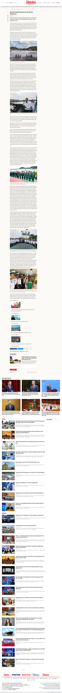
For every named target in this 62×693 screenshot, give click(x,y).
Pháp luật (21, 6)
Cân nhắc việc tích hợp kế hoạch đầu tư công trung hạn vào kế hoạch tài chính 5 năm (30, 557)
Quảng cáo (54, 2)
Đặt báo (50, 2)
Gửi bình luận (13, 369)
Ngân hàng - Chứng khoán (39, 6)
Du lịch (45, 6)
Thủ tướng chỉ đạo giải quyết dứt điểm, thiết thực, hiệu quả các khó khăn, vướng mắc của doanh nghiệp (30, 422)
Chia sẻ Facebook (13, 348)
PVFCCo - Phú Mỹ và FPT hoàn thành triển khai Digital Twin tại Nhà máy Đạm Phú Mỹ (30, 536)
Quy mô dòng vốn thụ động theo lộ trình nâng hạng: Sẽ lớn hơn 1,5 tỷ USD (29, 577)
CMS (52, 692)
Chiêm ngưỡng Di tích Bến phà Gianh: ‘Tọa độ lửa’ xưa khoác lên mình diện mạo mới (29, 358)
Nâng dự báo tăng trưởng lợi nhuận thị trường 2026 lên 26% (30, 493)
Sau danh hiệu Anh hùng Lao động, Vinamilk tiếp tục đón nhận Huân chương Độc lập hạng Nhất (30, 649)
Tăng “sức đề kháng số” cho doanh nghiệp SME (27, 482)
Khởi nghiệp (25, 6)
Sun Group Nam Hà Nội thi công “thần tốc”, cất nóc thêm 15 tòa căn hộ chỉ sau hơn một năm (30, 639)
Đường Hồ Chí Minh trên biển (15, 351)
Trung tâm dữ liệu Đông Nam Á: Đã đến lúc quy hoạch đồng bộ (30, 472)
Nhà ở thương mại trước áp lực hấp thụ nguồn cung (27, 462)
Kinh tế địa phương (50, 6)
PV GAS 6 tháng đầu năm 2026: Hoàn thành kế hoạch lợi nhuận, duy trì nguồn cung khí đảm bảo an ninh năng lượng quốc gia (30, 629)
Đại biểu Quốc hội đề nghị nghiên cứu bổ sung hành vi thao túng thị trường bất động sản (29, 432)
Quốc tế (33, 6)
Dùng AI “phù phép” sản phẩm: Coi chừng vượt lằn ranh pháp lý (30, 660)
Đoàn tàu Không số (22, 351)
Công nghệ (55, 6)
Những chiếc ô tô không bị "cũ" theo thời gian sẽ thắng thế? (30, 515)
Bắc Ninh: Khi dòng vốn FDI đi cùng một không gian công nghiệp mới (29, 588)
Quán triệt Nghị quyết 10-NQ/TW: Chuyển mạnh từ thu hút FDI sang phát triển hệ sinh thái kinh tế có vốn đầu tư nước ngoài (30, 413)
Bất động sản (29, 6)
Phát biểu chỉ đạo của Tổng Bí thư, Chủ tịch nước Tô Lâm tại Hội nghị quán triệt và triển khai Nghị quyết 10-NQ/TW (11, 413)
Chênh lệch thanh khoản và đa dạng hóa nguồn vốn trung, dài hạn (30, 442)
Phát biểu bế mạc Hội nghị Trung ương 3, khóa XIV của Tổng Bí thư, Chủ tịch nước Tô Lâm (11, 394)
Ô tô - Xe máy (59, 6)
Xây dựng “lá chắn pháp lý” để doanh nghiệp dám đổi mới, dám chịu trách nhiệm (30, 452)
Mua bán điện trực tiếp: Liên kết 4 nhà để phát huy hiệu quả (30, 607)
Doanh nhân (17, 6)
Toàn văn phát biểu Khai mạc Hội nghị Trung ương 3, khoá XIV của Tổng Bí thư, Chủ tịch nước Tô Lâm (30, 394)
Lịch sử (27, 351)
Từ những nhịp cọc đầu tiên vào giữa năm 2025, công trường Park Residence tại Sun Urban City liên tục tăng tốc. (30, 643)
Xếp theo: (28, 372)
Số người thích (35, 372)
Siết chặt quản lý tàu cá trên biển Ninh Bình (26, 525)
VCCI (9, 6)
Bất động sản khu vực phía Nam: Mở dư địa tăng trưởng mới (29, 597)
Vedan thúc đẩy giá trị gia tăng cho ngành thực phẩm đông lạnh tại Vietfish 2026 (29, 547)
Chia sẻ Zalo (21, 348)
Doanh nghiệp (12, 6)
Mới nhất (7, 2)
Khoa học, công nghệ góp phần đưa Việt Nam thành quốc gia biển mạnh (30, 504)
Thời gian (31, 372)
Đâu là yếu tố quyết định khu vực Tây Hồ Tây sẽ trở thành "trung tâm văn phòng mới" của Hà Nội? (29, 619)
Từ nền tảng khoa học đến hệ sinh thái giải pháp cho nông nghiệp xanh (29, 567)
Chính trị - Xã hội (5, 6)
